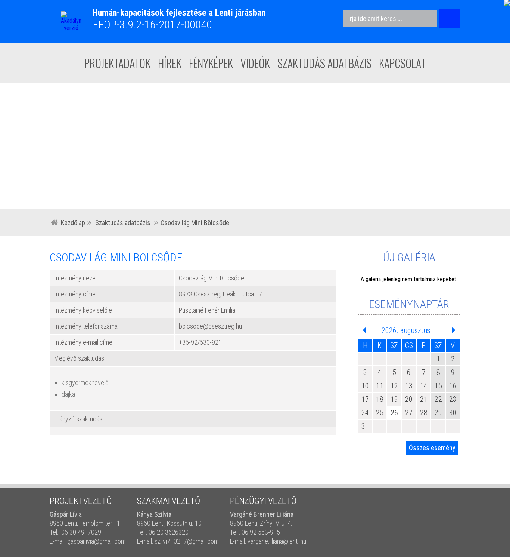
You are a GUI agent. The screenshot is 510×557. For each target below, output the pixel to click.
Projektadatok (117, 63)
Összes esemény (432, 448)
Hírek (169, 63)
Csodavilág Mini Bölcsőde (195, 223)
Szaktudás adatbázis (324, 63)
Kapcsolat (402, 63)
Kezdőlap (73, 223)
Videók (255, 63)
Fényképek (211, 63)
